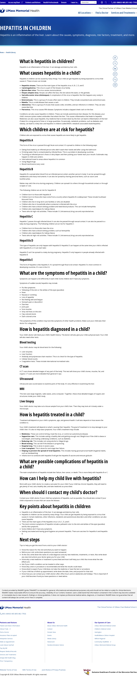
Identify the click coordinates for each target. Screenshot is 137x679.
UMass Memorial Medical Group (105, 645)
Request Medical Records (8, 651)
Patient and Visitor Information (10, 626)
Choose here (85, 2)
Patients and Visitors (33, 2)
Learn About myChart (7, 645)
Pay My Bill (3, 648)
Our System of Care (102, 622)
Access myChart (15, 2)
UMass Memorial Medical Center (105, 626)
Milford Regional (100, 639)
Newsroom (51, 642)
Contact (49, 629)
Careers (3, 2)
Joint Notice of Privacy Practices (54, 670)
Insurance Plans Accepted (8, 635)
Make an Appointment (7, 642)
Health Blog (7, 658)
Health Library (11, 52)
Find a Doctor (101, 12)
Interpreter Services (6, 639)
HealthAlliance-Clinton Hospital (104, 635)
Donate (63, 2)
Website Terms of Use (8, 670)
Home (2, 52)
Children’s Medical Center (103, 629)
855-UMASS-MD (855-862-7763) (125, 2)
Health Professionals (50, 2)
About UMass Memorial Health (57, 626)
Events (49, 635)
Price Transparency (6, 661)
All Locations (84, 12)
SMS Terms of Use (29, 670)
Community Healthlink (102, 642)
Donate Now (51, 632)
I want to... (75, 2)
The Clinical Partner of (117, 607)
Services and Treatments (123, 12)
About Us (51, 622)
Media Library (51, 639)
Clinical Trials (5, 629)
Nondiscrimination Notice (55, 645)
